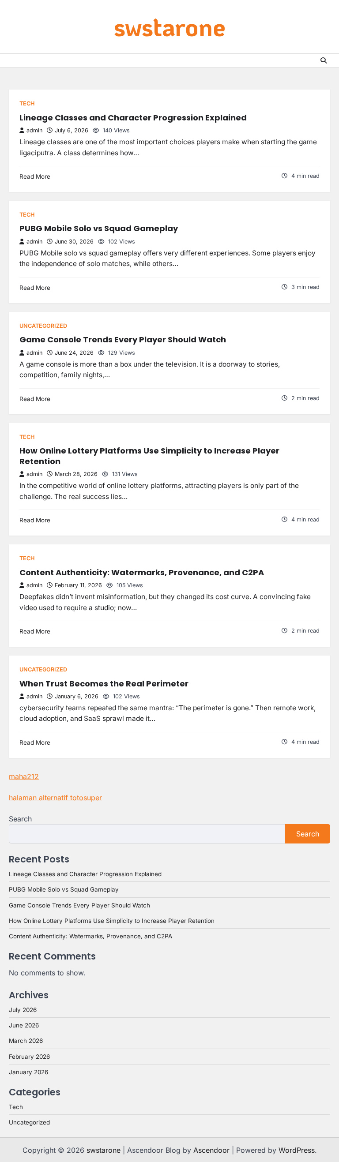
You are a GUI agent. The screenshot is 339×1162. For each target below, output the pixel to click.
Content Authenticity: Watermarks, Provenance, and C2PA (141, 572)
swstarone (170, 26)
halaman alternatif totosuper (55, 797)
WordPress (297, 1150)
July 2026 (23, 1009)
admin (34, 130)
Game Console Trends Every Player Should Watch (122, 339)
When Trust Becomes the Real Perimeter (103, 683)
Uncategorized (43, 325)
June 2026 (24, 1025)
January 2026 (28, 1072)
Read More (34, 176)
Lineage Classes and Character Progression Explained (133, 117)
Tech (26, 103)
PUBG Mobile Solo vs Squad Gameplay (98, 228)
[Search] (323, 60)
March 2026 (26, 1040)
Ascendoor (211, 1150)
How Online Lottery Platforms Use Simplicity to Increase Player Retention (149, 456)
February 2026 (29, 1056)
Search (20, 818)
